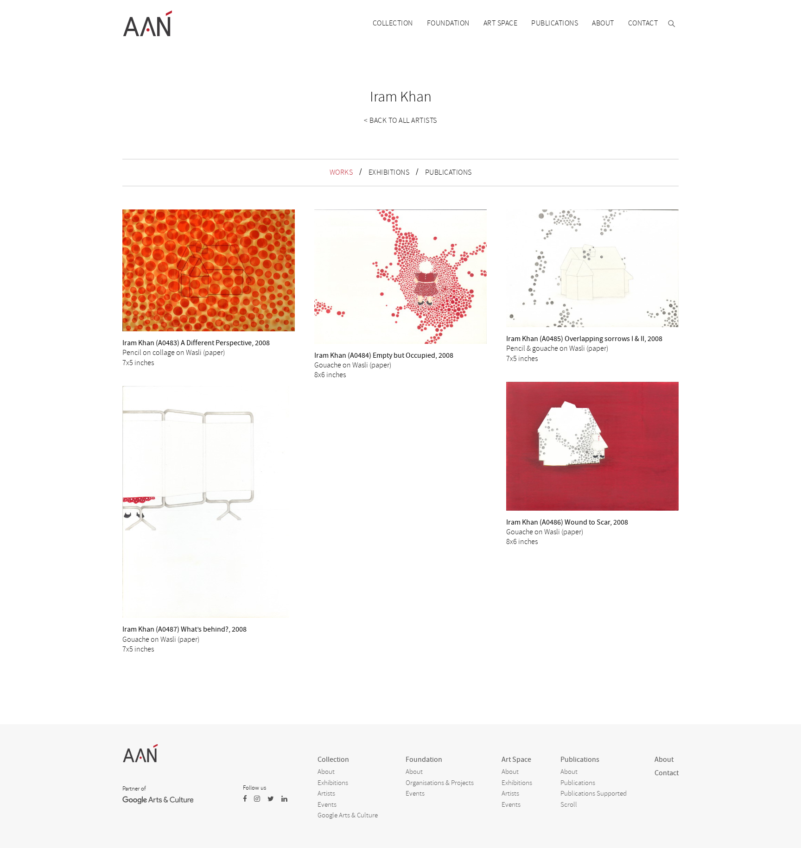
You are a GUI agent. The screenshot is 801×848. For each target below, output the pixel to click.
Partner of (134, 788)
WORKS (341, 172)
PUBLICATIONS (448, 172)
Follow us (254, 787)
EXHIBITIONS (389, 172)
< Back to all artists (400, 120)
